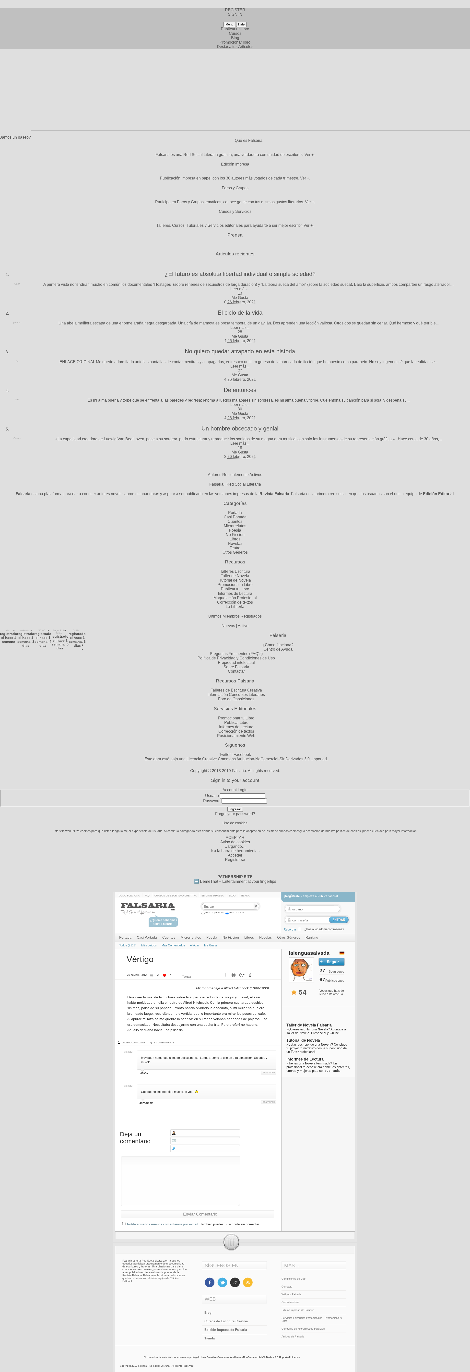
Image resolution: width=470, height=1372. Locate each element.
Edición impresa (212, 895)
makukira (25, 630)
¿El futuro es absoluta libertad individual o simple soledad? (240, 274)
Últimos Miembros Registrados (235, 616)
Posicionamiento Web (236, 736)
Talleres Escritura (235, 571)
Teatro (235, 548)
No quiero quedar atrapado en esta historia (240, 351)
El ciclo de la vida (240, 312)
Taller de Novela (235, 576)
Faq (147, 895)
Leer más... (239, 289)
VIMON (144, 1073)
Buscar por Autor (214, 912)
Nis (7, 630)
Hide (241, 24)
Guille (76, 630)
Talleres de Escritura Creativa (236, 690)
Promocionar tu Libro (236, 718)
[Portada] (152, 912)
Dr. (17, 361)
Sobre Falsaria (236, 667)
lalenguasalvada (134, 1042)
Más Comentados (173, 945)
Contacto (287, 1286)
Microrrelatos (235, 526)
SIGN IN (235, 14)
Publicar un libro (235, 29)
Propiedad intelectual (236, 662)
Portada (235, 513)
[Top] (235, 1249)
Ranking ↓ (313, 937)
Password (212, 801)
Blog (235, 38)
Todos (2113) (127, 945)
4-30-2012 (127, 1051)
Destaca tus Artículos (235, 47)
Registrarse (235, 860)
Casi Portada (235, 517)
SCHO (41, 630)
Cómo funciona (129, 895)
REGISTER (235, 10)
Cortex (17, 438)
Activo (243, 626)
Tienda (245, 895)
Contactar (236, 671)
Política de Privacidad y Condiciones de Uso (236, 658)
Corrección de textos (235, 602)
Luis (17, 399)
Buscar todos (236, 912)
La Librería (235, 607)
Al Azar (194, 945)
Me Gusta (240, 298)
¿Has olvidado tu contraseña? (324, 929)
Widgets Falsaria (291, 1294)
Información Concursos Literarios (236, 694)
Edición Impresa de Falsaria (225, 1330)
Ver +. (310, 155)
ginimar (17, 322)
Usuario (212, 796)
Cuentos (235, 521)
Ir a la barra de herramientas (235, 851)
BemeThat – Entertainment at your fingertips (238, 881)
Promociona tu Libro (235, 585)
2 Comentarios (164, 1042)
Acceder (235, 855)
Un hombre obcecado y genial (239, 428)
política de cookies (348, 831)
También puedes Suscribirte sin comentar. (230, 1224)
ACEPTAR (235, 837)
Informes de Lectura (235, 593)
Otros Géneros (235, 552)
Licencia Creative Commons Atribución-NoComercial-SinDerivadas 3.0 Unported (257, 759)
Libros (235, 539)
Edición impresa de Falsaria (298, 1310)
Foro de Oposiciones (236, 699)
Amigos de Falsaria (293, 1336)
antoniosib (146, 1102)
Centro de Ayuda (278, 649)
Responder (269, 1073)
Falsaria (239, 771)
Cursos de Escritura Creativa (175, 895)
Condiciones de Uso (294, 1278)
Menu (229, 24)
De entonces (240, 390)
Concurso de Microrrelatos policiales (303, 1328)
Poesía (235, 530)
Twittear (187, 976)
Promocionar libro (235, 42)
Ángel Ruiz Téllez (59, 631)
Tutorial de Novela (235, 580)
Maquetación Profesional (235, 598)
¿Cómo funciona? (278, 645)
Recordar (290, 929)
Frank (17, 283)
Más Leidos (149, 945)
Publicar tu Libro (235, 589)
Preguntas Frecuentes (229, 654)
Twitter (225, 754)
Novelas (235, 543)
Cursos (235, 33)
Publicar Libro (236, 722)
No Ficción (235, 535)
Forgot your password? (235, 814)
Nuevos (228, 626)
